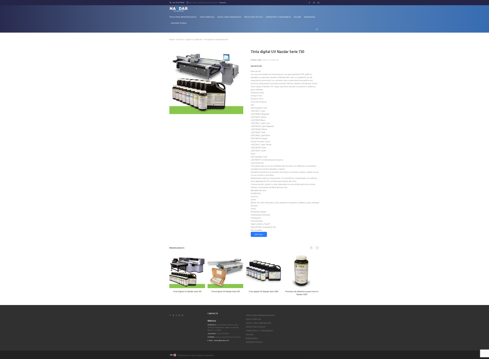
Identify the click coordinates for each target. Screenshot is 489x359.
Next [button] (317, 247)
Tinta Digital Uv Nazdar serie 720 (187, 291)
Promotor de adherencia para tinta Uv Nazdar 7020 (301, 293)
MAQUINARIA (252, 338)
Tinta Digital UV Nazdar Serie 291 (225, 291)
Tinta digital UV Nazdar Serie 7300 (263, 291)
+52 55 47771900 (178, 2)
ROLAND (249, 334)
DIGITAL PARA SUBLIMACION (258, 323)
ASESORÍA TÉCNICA (254, 342)
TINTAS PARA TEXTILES (255, 327)
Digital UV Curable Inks (270, 60)
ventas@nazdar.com (221, 340)
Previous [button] (311, 247)
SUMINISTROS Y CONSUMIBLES (259, 331)
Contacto (222, 2)
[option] (187, 271)
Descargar (259, 234)
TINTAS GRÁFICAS (253, 319)
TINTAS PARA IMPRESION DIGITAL (260, 315)
